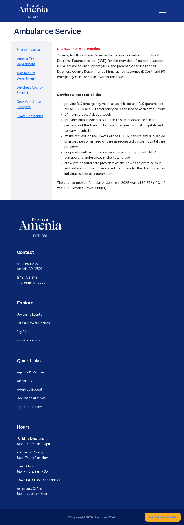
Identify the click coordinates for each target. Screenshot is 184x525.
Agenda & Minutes (30, 372)
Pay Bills (22, 332)
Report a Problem (29, 407)
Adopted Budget (29, 389)
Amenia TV (25, 381)
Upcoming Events (29, 314)
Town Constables (30, 116)
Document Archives (31, 398)
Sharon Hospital (29, 49)
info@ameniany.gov (31, 282)
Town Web (108, 517)
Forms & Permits (29, 340)
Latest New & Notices (33, 323)
